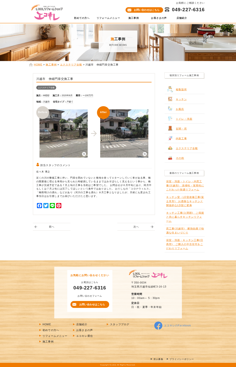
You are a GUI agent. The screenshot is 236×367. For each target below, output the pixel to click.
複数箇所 (181, 89)
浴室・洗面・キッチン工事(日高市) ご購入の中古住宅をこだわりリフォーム (184, 244)
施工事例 (133, 18)
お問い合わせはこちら (147, 10)
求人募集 (158, 359)
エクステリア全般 (187, 148)
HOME (47, 324)
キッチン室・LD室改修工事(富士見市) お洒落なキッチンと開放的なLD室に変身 (185, 201)
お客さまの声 (159, 18)
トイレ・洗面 (184, 119)
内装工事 (181, 138)
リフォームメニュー (108, 18)
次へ (136, 226)
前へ (51, 226)
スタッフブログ (119, 324)
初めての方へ (82, 18)
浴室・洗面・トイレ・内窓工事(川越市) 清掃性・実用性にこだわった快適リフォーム (185, 185)
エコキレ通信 (84, 336)
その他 (180, 158)
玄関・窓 (181, 128)
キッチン (181, 99)
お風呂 (180, 109)
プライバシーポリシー (182, 359)
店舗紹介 (182, 18)
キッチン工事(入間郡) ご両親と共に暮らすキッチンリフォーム (185, 217)
